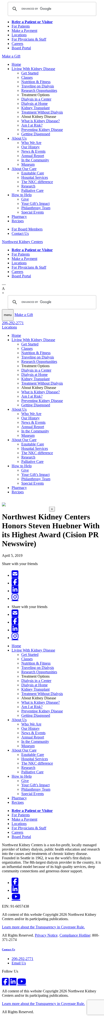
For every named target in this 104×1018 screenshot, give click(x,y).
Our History (30, 147)
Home (16, 64)
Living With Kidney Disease (33, 69)
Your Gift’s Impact (35, 203)
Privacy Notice (46, 935)
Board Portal (21, 48)
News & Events (33, 151)
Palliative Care (32, 190)
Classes (27, 77)
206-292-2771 (13, 323)
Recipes (18, 221)
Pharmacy (19, 217)
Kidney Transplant (35, 108)
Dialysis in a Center (36, 99)
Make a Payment (24, 31)
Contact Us (20, 233)
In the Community (35, 160)
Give (25, 199)
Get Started (29, 73)
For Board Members (27, 229)
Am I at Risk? (32, 125)
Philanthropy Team (35, 208)
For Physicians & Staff (29, 39)
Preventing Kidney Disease (42, 130)
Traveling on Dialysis (37, 86)
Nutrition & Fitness (36, 82)
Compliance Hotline (74, 935)
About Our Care (24, 169)
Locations (19, 35)
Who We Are (31, 143)
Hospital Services (34, 177)
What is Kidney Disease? (40, 121)
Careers (17, 44)
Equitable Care (32, 173)
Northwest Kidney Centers (22, 242)
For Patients (21, 26)
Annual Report (32, 156)
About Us (19, 138)
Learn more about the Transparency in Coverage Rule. (43, 927)
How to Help (22, 195)
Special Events (32, 212)
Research (28, 186)
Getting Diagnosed (35, 134)
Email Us (19, 963)
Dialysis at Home (34, 103)
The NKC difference (37, 182)
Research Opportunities (39, 90)
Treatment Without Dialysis (42, 112)
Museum (28, 164)
